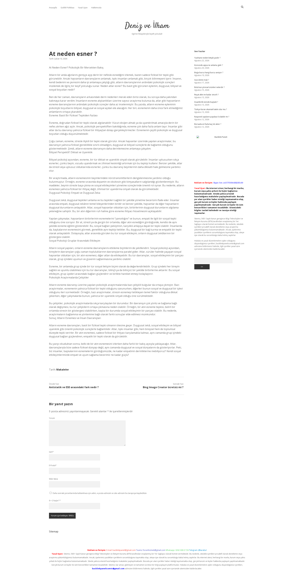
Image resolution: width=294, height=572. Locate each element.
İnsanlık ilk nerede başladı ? (206, 102)
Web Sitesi (53, 479)
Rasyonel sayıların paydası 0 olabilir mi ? (211, 116)
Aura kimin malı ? (201, 80)
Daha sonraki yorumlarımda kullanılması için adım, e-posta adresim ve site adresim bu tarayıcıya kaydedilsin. (100, 493)
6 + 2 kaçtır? (55, 500)
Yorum (52, 418)
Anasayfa (53, 7)
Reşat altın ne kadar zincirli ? (206, 94)
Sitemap (53, 531)
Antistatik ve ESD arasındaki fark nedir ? (74, 387)
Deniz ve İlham (147, 26)
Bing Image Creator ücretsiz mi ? (163, 387)
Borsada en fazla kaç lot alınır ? (207, 124)
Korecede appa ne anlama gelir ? (208, 65)
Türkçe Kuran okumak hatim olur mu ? (210, 109)
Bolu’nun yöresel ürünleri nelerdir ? (209, 87)
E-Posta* (53, 465)
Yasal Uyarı (83, 7)
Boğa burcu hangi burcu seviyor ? (208, 72)
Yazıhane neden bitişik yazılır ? (207, 57)
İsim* (51, 452)
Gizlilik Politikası (67, 7)
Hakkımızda (96, 7)
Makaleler (62, 369)
